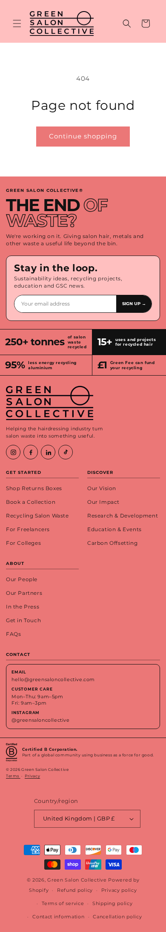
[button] (17, 23)
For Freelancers (28, 529)
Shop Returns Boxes (34, 488)
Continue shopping (83, 136)
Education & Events (114, 529)
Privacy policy (119, 890)
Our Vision (101, 488)
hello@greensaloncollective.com (53, 679)
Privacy (32, 775)
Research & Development (122, 516)
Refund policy (75, 890)
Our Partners (24, 593)
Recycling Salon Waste (37, 516)
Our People (21, 579)
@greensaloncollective (40, 720)
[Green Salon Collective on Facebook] (30, 452)
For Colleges (23, 543)
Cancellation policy (117, 917)
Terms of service (63, 903)
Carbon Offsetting (112, 543)
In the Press (22, 607)
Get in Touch (23, 620)
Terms (13, 775)
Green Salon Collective (76, 880)
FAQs (13, 634)
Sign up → (134, 303)
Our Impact (103, 502)
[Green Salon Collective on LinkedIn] (48, 452)
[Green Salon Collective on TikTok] (65, 452)
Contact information (58, 917)
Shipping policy (112, 903)
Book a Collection (30, 502)
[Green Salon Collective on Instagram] (13, 452)
